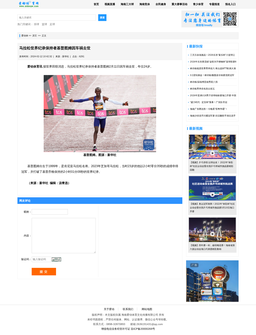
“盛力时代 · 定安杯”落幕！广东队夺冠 (208, 102)
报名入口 (230, 4)
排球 (36, 24)
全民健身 (161, 4)
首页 (96, 4)
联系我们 (128, 309)
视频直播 (110, 4)
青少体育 (198, 4)
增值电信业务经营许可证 (115, 328)
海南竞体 (144, 4)
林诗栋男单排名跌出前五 (202, 88)
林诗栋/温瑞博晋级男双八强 (204, 82)
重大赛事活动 (179, 4)
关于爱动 (109, 309)
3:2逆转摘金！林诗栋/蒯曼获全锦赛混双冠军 (212, 75)
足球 (52, 24)
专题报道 (214, 4)
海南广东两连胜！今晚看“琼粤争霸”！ (209, 109)
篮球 (44, 24)
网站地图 (147, 309)
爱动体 (24, 35)
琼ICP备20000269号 (143, 328)
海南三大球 (127, 4)
